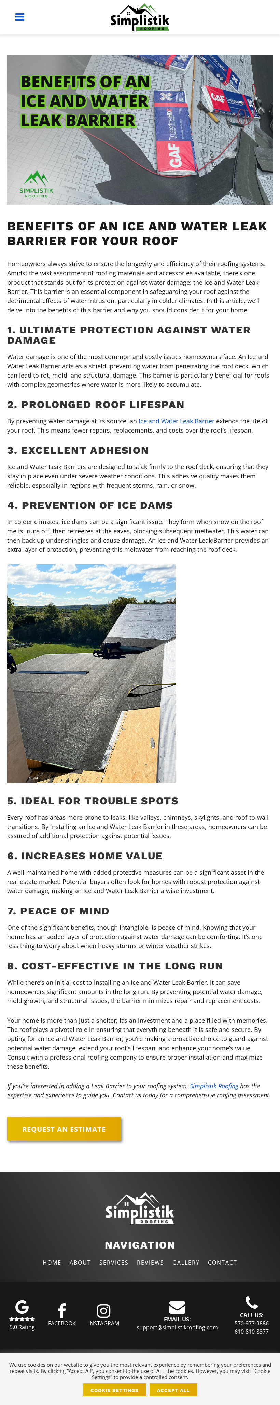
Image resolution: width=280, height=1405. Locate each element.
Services (114, 1262)
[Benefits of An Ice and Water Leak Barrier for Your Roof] (140, 130)
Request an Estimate (64, 1129)
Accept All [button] (173, 1390)
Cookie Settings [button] (114, 1390)
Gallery (186, 1262)
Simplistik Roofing (214, 1086)
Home (52, 1262)
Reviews (150, 1262)
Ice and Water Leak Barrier (176, 421)
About (80, 1262)
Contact (222, 1262)
